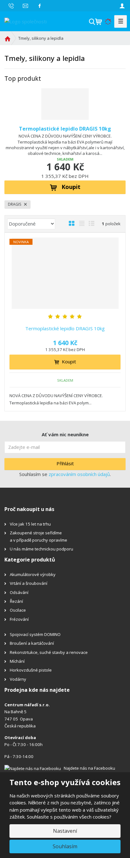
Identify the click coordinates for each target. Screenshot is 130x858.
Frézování (19, 619)
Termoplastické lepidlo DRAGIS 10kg (65, 129)
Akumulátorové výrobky (33, 574)
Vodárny (18, 679)
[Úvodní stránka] (25, 21)
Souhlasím (65, 846)
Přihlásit (65, 463)
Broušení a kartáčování (32, 643)
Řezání (16, 601)
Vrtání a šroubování (28, 583)
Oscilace (18, 610)
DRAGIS (15, 204)
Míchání (17, 661)
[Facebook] (39, 5)
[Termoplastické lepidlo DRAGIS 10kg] (65, 104)
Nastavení (65, 830)
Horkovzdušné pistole (31, 670)
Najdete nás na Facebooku (89, 768)
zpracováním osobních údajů (79, 474)
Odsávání (19, 592)
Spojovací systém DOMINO (35, 634)
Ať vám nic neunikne (65, 434)
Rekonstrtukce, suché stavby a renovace (49, 652)
